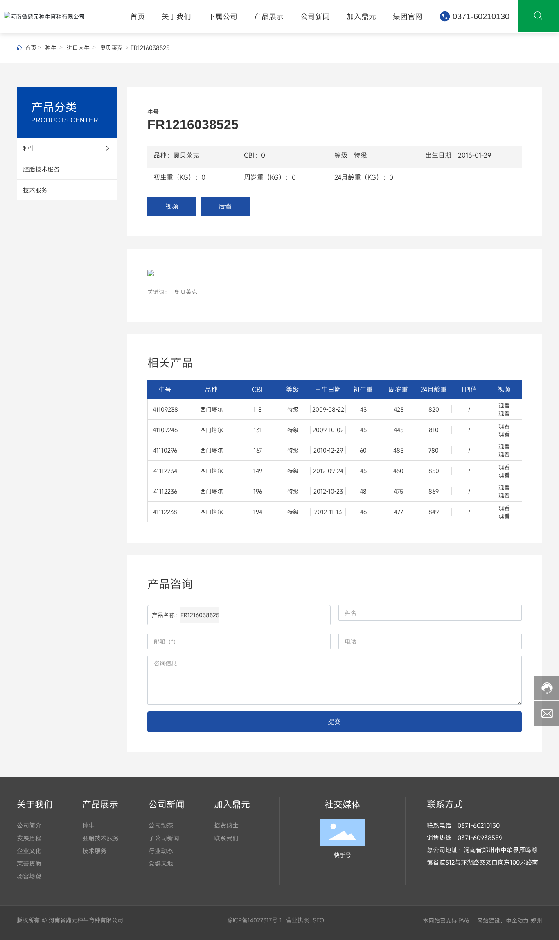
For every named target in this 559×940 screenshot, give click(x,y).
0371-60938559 (480, 838)
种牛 (50, 48)
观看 (504, 406)
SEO (318, 920)
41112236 (165, 491)
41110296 (165, 450)
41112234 (165, 471)
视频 (171, 206)
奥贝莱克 (111, 48)
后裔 (225, 206)
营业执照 (297, 920)
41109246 (165, 430)
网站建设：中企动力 (502, 920)
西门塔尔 (211, 409)
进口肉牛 (78, 48)
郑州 (536, 920)
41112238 (165, 512)
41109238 (165, 409)
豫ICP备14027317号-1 (254, 920)
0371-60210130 (481, 16)
